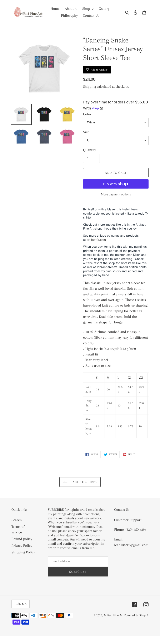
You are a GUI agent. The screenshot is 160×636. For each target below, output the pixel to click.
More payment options (116, 194)
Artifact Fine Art (113, 615)
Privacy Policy (21, 545)
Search (16, 520)
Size (86, 132)
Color (87, 114)
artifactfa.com (96, 239)
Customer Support (127, 520)
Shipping (89, 86)
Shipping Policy (23, 552)
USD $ (19, 604)
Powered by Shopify (136, 615)
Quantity (89, 150)
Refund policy (21, 539)
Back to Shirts (83, 482)
